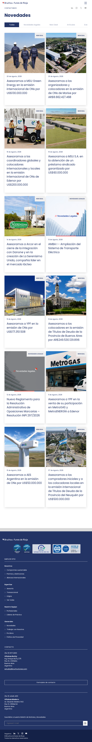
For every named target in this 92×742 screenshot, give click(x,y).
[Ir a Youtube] (25, 733)
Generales (8, 621)
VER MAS (46, 517)
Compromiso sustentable (17, 570)
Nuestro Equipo (10, 607)
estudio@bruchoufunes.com (15, 669)
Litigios (9, 596)
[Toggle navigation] (86, 3)
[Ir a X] (17, 733)
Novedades (11, 625)
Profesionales (12, 611)
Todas (11, 24)
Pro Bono (10, 633)
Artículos (71, 24)
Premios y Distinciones (15, 574)
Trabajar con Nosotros (15, 629)
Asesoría (10, 588)
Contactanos (10, 8)
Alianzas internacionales (16, 578)
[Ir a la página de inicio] (15, 540)
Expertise (8, 584)
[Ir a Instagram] (21, 733)
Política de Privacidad (15, 637)
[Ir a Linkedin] (13, 733)
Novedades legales (32, 24)
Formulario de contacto (46, 682)
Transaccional (12, 592)
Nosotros (8, 566)
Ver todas (10, 600)
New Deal (53, 24)
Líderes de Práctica (14, 615)
